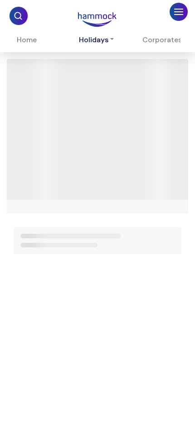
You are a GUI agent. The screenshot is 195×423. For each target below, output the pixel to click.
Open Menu (179, 14)
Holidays (93, 39)
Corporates (162, 39)
